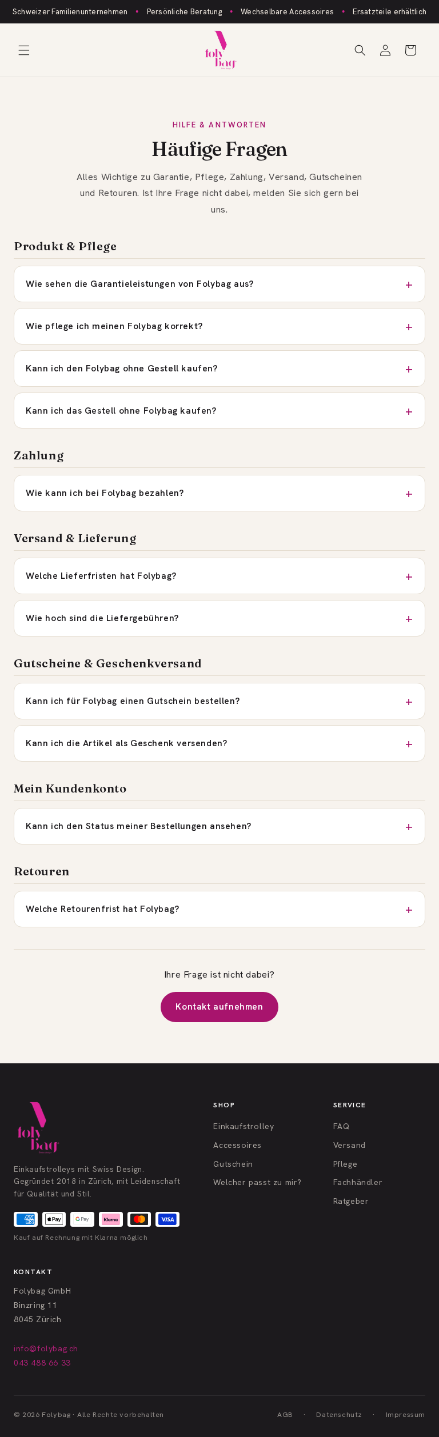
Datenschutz (339, 1414)
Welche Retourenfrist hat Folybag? (102, 909)
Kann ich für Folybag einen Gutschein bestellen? (133, 701)
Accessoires (237, 1145)
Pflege (345, 1164)
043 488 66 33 (42, 1363)
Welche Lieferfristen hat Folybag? (101, 576)
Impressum (405, 1414)
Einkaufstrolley (243, 1126)
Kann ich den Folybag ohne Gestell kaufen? (122, 368)
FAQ (341, 1126)
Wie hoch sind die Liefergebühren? (102, 618)
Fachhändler (358, 1182)
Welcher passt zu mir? (257, 1182)
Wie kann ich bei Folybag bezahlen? (104, 493)
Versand (349, 1145)
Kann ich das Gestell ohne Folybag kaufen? (121, 411)
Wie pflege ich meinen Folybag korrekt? (114, 326)
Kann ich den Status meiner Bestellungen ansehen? (139, 826)
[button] (24, 50)
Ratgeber (351, 1201)
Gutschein (233, 1164)
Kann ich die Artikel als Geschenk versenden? (126, 743)
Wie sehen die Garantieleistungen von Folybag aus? (139, 284)
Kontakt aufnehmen (219, 1006)
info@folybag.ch (46, 1348)
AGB (285, 1414)
